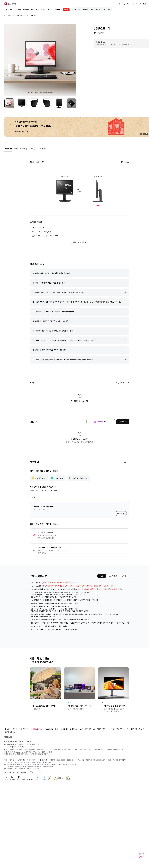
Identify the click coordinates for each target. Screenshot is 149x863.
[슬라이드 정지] (141, 134)
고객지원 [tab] (42, 148)
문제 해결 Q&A (40, 478)
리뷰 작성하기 (120, 383)
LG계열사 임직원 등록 (99, 729)
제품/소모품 (8, 9)
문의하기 (123, 422)
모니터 (26, 15)
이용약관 (14, 729)
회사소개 (135, 4)
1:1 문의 (29, 741)
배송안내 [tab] (101, 576)
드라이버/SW (58, 478)
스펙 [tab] (16, 148)
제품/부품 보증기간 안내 (79, 478)
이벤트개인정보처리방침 (51, 729)
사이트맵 (7, 729)
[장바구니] (128, 4)
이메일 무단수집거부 (24, 729)
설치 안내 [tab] (125, 576)
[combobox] (79, 497)
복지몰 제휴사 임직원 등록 (115, 729)
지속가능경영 (143, 4)
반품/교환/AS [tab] (113, 576)
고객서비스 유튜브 (9, 772)
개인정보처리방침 (37, 729)
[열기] (55, 487)
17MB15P (33, 15)
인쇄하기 (126, 162)
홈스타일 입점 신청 (10, 732)
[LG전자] (10, 4)
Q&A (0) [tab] (33, 148)
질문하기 (102, 422)
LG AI (57, 9)
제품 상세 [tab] (8, 148)
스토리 (43, 9)
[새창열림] (77, 9)
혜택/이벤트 (35, 9)
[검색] (119, 4)
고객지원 (26, 9)
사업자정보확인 (42, 760)
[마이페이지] (124, 4)
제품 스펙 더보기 (78, 242)
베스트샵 (50, 9)
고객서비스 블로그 (21, 772)
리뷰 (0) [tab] (23, 148)
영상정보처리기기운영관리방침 (69, 729)
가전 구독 (18, 9)
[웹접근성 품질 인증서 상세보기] (68, 778)
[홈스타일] (65, 10)
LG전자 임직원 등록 (85, 729)
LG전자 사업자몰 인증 (131, 729)
